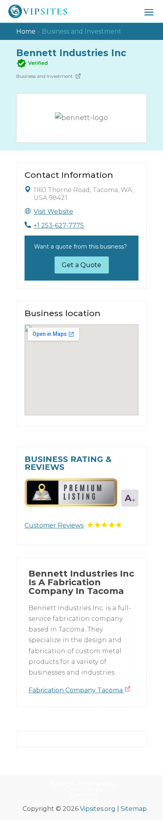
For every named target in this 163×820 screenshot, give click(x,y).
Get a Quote (81, 265)
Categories (84, 789)
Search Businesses (84, 784)
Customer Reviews (54, 525)
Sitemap (134, 808)
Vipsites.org (98, 808)
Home (26, 31)
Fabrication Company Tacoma (76, 690)
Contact (84, 800)
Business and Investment (81, 31)
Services (84, 795)
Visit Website (53, 211)
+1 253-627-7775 (59, 225)
